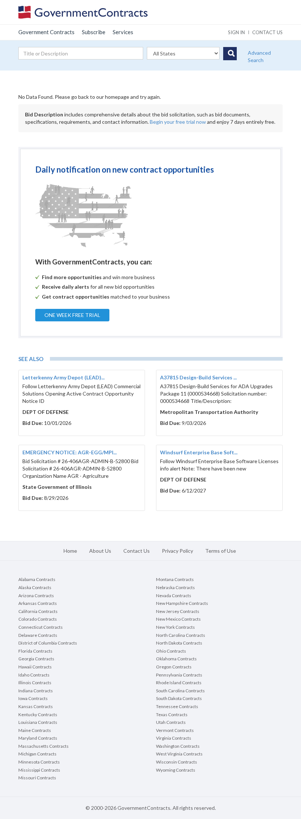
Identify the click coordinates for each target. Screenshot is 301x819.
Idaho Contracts (34, 675)
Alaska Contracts (34, 587)
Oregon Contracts (174, 667)
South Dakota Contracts (179, 698)
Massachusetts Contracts (43, 746)
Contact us (267, 32)
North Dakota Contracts (179, 643)
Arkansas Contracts (37, 603)
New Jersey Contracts (177, 611)
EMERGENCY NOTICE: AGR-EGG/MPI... (69, 452)
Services (123, 32)
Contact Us (136, 551)
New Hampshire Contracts (182, 603)
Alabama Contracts (36, 579)
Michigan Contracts (37, 754)
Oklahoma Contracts (176, 658)
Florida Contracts (35, 651)
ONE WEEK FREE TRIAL (72, 315)
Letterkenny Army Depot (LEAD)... (63, 377)
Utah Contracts (171, 722)
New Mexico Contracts (178, 619)
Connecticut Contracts (40, 627)
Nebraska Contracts (175, 587)
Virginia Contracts (173, 738)
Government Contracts (46, 32)
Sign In (236, 32)
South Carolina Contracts (180, 690)
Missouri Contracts (37, 777)
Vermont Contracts (175, 730)
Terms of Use (220, 551)
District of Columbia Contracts (47, 643)
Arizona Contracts (36, 595)
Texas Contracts (172, 714)
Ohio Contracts (171, 651)
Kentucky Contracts (37, 714)
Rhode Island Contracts (179, 682)
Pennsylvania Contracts (179, 675)
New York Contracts (175, 627)
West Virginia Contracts (179, 754)
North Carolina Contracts (180, 635)
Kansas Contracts (35, 706)
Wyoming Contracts (175, 770)
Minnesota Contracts (39, 762)
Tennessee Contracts (177, 706)
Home (70, 551)
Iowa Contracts (33, 698)
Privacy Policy (177, 551)
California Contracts (38, 611)
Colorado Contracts (37, 619)
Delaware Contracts (37, 635)
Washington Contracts (178, 746)
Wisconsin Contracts (176, 762)
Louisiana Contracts (37, 722)
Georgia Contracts (36, 658)
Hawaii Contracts (35, 667)
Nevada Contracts (173, 595)
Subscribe (93, 32)
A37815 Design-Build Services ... (198, 377)
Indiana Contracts (35, 690)
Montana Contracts (175, 579)
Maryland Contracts (37, 738)
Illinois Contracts (34, 682)
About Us (100, 551)
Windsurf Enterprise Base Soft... (198, 452)
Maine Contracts (34, 730)
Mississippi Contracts (39, 770)
